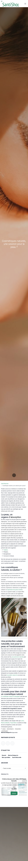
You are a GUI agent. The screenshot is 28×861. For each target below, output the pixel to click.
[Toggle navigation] (25, 3)
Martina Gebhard (5, 723)
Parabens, (6, 550)
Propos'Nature (13, 723)
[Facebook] (3, 743)
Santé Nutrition (4, 483)
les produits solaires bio (12, 675)
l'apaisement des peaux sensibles (15, 589)
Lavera (22, 721)
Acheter (14, 793)
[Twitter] (8, 743)
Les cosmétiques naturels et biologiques (10, 696)
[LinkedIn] (12, 743)
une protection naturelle (17, 657)
